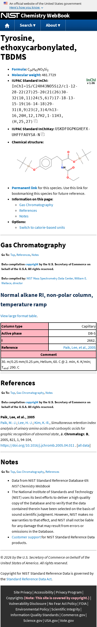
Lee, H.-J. (25, 422)
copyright (31, 264)
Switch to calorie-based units (42, 227)
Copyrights (14, 597)
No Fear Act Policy (63, 603)
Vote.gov (67, 620)
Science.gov (32, 620)
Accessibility (43, 592)
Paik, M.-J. (8, 422)
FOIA (83, 603)
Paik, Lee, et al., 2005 (79, 347)
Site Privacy (23, 592)
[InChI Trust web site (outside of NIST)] (91, 83)
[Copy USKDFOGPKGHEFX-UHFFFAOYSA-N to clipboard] (43, 135)
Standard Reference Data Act (29, 579)
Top (12, 255)
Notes (23, 216)
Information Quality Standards (35, 614)
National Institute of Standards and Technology (10, 15)
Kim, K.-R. (41, 422)
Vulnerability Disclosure (27, 603)
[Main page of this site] (7, 25)
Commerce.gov (73, 614)
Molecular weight (26, 74)
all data (83, 445)
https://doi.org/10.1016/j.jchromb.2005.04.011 (37, 445)
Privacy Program (69, 592)
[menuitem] (7, 25)
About (51, 25)
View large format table (18, 315)
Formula (19, 69)
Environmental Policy (32, 609)
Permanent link (24, 187)
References (28, 210)
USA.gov (51, 620)
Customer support (26, 537)
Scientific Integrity (65, 609)
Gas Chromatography (36, 204)
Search (26, 25)
